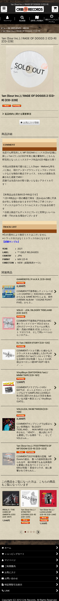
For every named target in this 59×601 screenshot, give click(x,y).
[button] (4, 9)
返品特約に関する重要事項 (18, 113)
